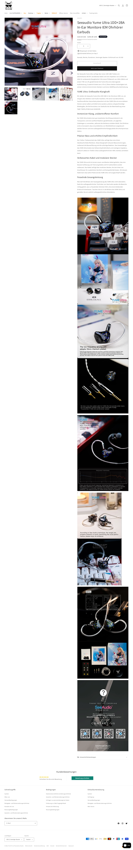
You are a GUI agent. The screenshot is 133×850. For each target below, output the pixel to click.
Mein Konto (91, 806)
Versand (79, 39)
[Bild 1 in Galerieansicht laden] (11, 94)
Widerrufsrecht (28, 845)
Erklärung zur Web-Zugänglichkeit (56, 803)
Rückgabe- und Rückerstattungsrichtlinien (17, 803)
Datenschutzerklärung (39, 845)
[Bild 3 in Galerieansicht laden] (38, 94)
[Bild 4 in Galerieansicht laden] (52, 94)
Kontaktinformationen (61, 845)
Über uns (7, 797)
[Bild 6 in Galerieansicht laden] (11, 107)
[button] (16, 13)
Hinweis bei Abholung (52, 806)
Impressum (71, 845)
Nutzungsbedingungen (11, 810)
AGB (47, 845)
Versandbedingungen (11, 800)
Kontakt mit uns (9, 806)
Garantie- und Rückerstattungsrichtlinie (16, 813)
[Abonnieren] (35, 823)
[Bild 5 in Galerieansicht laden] (66, 94)
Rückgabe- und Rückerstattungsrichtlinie (100, 803)
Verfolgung (91, 797)
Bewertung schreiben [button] (82, 778)
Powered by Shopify (19, 845)
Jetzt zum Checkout (97, 68)
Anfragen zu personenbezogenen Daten (57, 800)
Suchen (7, 794)
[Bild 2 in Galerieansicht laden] (24, 94)
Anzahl (79, 42)
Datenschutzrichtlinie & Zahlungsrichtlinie (58, 794)
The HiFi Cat (11, 845)
